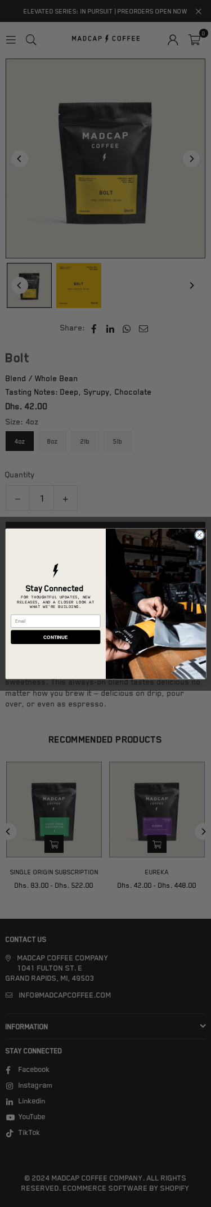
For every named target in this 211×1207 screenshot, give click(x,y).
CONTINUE (55, 636)
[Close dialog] (199, 534)
